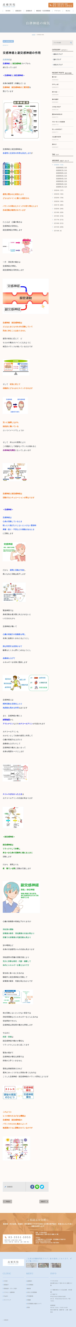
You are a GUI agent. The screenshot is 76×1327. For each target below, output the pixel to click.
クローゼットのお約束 (58, 121)
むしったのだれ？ (57, 129)
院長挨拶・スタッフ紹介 (10, 1288)
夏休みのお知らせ (57, 114)
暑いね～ (54, 76)
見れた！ (54, 144)
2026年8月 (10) (61, 167)
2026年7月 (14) (61, 170)
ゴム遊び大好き (56, 136)
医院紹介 (6, 1284)
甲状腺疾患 (30, 1296)
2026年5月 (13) (61, 175)
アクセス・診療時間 (9, 1292)
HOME (33, 34)
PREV (8, 1201)
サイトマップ (7, 1300)
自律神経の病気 (9, 41)
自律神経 (6, 59)
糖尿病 (29, 1288)
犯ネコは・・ (56, 91)
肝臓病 (29, 1300)
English (6, 1296)
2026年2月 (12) (61, 184)
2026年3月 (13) (61, 181)
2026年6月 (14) (61, 173)
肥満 (28, 1307)
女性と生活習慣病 (32, 1292)
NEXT (43, 1201)
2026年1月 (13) (61, 186)
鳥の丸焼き (55, 99)
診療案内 (29, 1281)
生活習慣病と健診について (34, 1303)
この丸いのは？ (56, 106)
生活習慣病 (30, 1284)
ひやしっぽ (55, 84)
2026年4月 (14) (61, 178)
